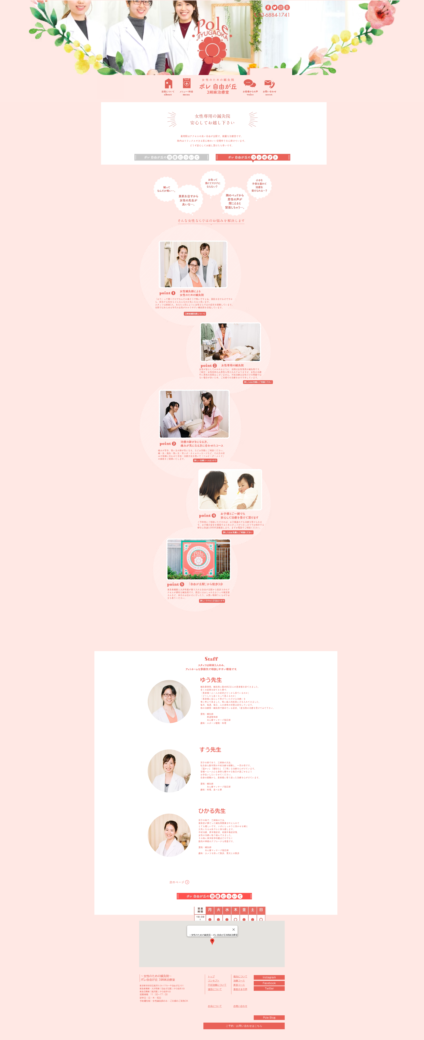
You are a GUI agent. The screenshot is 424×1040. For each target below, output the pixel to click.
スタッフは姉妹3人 (164, 305)
